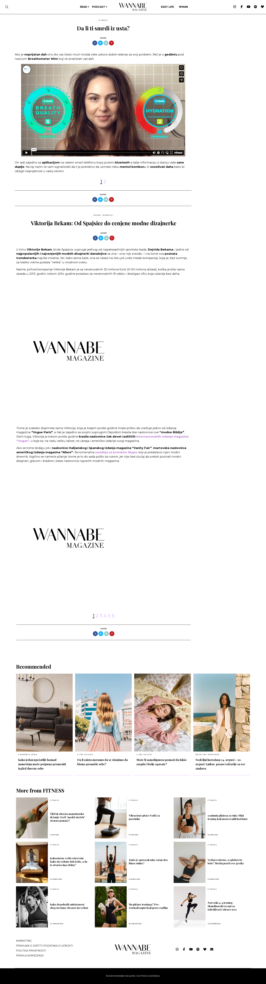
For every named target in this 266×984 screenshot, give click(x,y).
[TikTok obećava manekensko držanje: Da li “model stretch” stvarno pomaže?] (32, 818)
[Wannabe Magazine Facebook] (242, 7)
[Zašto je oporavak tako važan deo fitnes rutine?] (111, 862)
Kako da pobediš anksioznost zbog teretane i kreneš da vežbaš (69, 906)
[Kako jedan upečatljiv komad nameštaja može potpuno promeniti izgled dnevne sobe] (44, 713)
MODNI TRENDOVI (103, 215)
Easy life (167, 6)
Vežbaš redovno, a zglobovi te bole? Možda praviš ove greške (226, 861)
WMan (183, 6)
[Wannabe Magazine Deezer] (262, 7)
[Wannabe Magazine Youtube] (248, 7)
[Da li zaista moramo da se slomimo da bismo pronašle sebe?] (103, 713)
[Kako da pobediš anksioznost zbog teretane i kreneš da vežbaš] (32, 906)
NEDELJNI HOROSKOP (207, 754)
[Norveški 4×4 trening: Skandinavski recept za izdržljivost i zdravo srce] (190, 906)
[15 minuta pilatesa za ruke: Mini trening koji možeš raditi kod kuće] (190, 818)
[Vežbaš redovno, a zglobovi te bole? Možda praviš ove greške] (190, 862)
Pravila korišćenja (30, 955)
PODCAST (98, 6)
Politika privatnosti (31, 950)
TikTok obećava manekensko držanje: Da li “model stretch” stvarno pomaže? (67, 817)
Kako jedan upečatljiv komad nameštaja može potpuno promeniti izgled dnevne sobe (42, 764)
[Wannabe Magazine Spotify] (255, 7)
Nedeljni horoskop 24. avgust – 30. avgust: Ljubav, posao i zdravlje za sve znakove (220, 764)
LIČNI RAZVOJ (85, 754)
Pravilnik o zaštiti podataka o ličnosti (44, 945)
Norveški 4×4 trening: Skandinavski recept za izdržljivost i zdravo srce (222, 906)
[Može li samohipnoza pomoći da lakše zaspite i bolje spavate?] (162, 713)
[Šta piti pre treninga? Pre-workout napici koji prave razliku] (111, 906)
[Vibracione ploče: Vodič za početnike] (111, 818)
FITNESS (103, 20)
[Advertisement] (217, 39)
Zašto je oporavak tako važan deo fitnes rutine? (148, 861)
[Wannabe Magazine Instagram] (235, 7)
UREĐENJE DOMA (27, 754)
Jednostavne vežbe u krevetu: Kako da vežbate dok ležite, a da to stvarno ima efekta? (68, 862)
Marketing (24, 940)
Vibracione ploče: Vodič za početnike (144, 817)
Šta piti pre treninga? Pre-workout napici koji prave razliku (148, 906)
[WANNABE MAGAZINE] (133, 953)
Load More (133, 648)
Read (83, 6)
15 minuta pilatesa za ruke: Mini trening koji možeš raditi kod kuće (228, 817)
